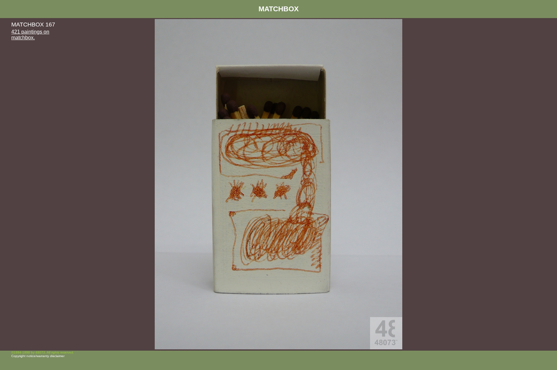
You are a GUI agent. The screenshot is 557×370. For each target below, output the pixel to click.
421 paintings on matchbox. (30, 34)
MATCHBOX (279, 9)
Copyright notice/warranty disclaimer (37, 356)
